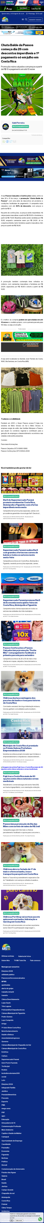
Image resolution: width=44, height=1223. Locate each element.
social (4, 1078)
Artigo (4, 1025)
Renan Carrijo (23, 762)
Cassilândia (6, 1145)
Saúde (4, 1184)
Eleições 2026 (7, 972)
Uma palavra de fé (8, 1124)
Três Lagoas (6, 1007)
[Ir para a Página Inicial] (5, 19)
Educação (5, 1120)
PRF (3, 1113)
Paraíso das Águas (9, 1173)
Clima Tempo (7, 1209)
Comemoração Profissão (11, 1127)
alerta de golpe (7, 989)
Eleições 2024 (7, 1085)
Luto (3, 1081)
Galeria (4, 1177)
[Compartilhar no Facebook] (7, 142)
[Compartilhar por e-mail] (14, 142)
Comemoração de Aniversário (13, 1170)
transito (5, 996)
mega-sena (6, 1109)
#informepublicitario (11, 497)
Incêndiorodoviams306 (11, 1074)
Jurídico (5, 1092)
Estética (5, 1053)
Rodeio (4, 1071)
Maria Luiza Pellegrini (17, 793)
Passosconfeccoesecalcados (13, 979)
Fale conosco (35, 961)
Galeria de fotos (24, 957)
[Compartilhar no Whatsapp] (3, 142)
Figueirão (5, 1156)
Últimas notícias (8, 957)
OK (12, 1220)
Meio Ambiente (7, 1131)
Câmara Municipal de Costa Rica (14, 1049)
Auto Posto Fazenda (9, 1064)
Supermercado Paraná (10, 1060)
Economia (5, 1152)
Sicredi (4, 1166)
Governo (5, 1042)
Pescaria (5, 1099)
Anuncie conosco (35, 20)
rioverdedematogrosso (11, 1039)
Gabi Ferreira (14, 617)
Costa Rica (6, 1202)
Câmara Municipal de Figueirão (13, 1014)
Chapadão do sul (8, 1194)
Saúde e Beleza (8, 1036)
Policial (4, 1205)
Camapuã (5, 1138)
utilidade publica (8, 975)
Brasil (4, 1180)
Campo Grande (7, 1191)
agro (3, 1117)
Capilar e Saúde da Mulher (11, 1134)
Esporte (5, 1102)
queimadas (6, 986)
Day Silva (21, 519)
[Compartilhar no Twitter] (11, 142)
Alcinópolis (6, 1198)
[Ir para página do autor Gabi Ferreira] (5, 127)
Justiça (4, 1187)
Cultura (4, 1057)
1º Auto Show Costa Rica (11, 1029)
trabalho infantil (8, 993)
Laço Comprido (7, 1021)
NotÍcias (5, 1159)
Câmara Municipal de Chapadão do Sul (16, 1046)
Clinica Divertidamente (10, 1000)
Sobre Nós (6, 961)
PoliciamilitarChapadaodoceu (13, 1011)
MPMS (4, 982)
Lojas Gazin (6, 1004)
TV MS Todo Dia (20, 961)
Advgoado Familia (8, 1089)
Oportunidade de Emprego (12, 1142)
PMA (3, 1106)
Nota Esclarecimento (10, 1032)
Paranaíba (5, 1149)
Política (4, 1162)
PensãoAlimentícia (9, 1096)
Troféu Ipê (6, 1067)
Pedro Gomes (7, 1018)
